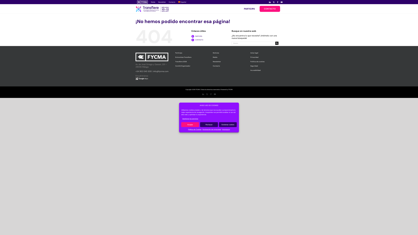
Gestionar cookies (227, 125)
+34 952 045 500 (144, 71)
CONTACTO (199, 40)
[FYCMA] (142, 2)
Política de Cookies (194, 129)
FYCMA (230, 89)
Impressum (226, 129)
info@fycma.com (161, 71)
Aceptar (190, 125)
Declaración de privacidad (211, 129)
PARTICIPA (198, 36)
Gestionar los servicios (190, 119)
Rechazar (209, 125)
